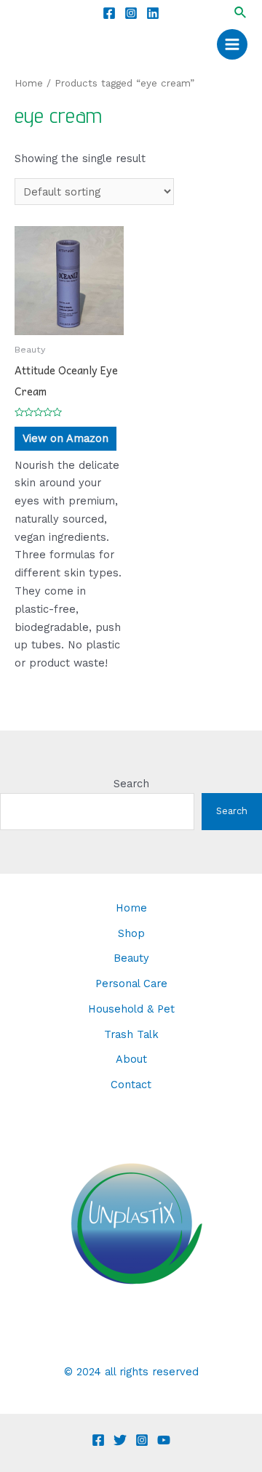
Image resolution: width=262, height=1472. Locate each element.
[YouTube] (163, 1440)
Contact (131, 1084)
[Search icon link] (240, 13)
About (131, 1059)
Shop (131, 933)
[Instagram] (131, 13)
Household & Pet (131, 1008)
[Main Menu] (232, 44)
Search (131, 783)
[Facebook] (109, 13)
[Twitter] (120, 1440)
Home (29, 83)
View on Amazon (65, 438)
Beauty (131, 958)
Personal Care (131, 983)
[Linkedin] (152, 13)
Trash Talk (131, 1034)
